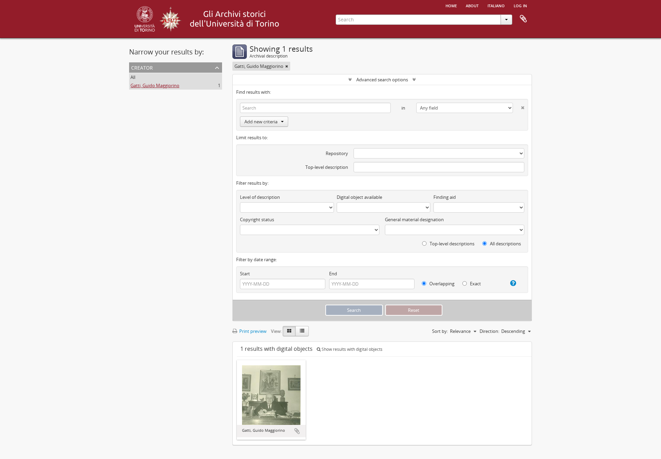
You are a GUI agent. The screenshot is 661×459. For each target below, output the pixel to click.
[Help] (510, 283)
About (472, 5)
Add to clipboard (297, 431)
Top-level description (326, 167)
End (333, 274)
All (132, 77)
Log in (520, 5)
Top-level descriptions (451, 244)
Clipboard (523, 19)
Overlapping (441, 283)
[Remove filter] (286, 66)
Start (245, 274)
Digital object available (359, 197)
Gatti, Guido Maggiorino (154, 85)
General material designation (414, 219)
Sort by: (440, 331)
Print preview (252, 331)
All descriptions (505, 244)
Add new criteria (260, 122)
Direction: (489, 331)
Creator (142, 67)
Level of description (260, 197)
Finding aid (444, 197)
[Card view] (289, 331)
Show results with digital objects (351, 349)
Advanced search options (382, 79)
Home (451, 5)
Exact (475, 283)
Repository (337, 153)
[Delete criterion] (518, 106)
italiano (496, 5)
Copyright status (257, 219)
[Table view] (302, 331)
